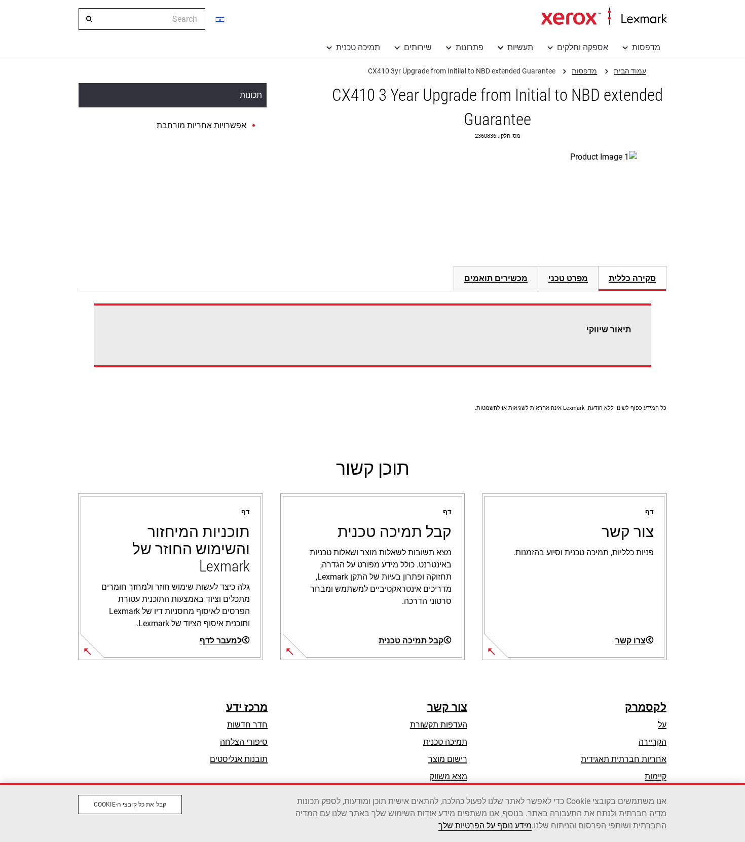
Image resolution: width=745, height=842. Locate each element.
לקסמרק (645, 707)
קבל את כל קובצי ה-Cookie (130, 804)
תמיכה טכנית (358, 47)
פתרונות (469, 47)
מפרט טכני (568, 278)
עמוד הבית (603, 16)
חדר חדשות (247, 725)
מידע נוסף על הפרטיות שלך (485, 825)
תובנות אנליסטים (239, 759)
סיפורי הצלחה (244, 742)
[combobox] (142, 19)
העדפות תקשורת (438, 725)
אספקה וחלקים (582, 47)
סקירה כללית (632, 278)
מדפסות (646, 47)
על (662, 725)
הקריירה (652, 742)
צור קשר (447, 707)
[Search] (89, 19)
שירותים (418, 47)
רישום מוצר (447, 759)
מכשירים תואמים (496, 278)
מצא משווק (448, 776)
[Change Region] (220, 19)
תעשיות (520, 47)
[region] (372, 812)
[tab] (632, 278)
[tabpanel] (372, 341)
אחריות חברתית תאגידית (623, 759)
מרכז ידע (247, 707)
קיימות (655, 776)
